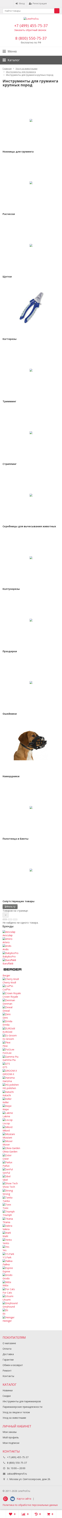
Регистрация (40, 3)
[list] (10, 919)
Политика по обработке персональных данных (30, 1505)
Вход (22, 3)
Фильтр (11, 906)
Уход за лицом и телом (16, 1412)
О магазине (9, 1343)
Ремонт (7, 1370)
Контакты (8, 1376)
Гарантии (8, 1359)
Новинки (8, 1390)
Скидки (7, 1395)
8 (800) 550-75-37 (31, 38)
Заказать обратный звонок (30, 30)
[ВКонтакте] (12, 1499)
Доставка (8, 1354)
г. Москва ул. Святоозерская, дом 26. (28, 1479)
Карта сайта (24, 1498)
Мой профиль (11, 1437)
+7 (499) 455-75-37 (31, 25)
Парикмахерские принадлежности (22, 1406)
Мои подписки (11, 1442)
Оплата (7, 1348)
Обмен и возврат (13, 1365)
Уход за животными (14, 1417)
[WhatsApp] (5, 1499)
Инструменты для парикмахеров (22, 1401)
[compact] (15, 919)
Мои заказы (10, 1432)
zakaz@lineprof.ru (17, 1473)
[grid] (5, 919)
